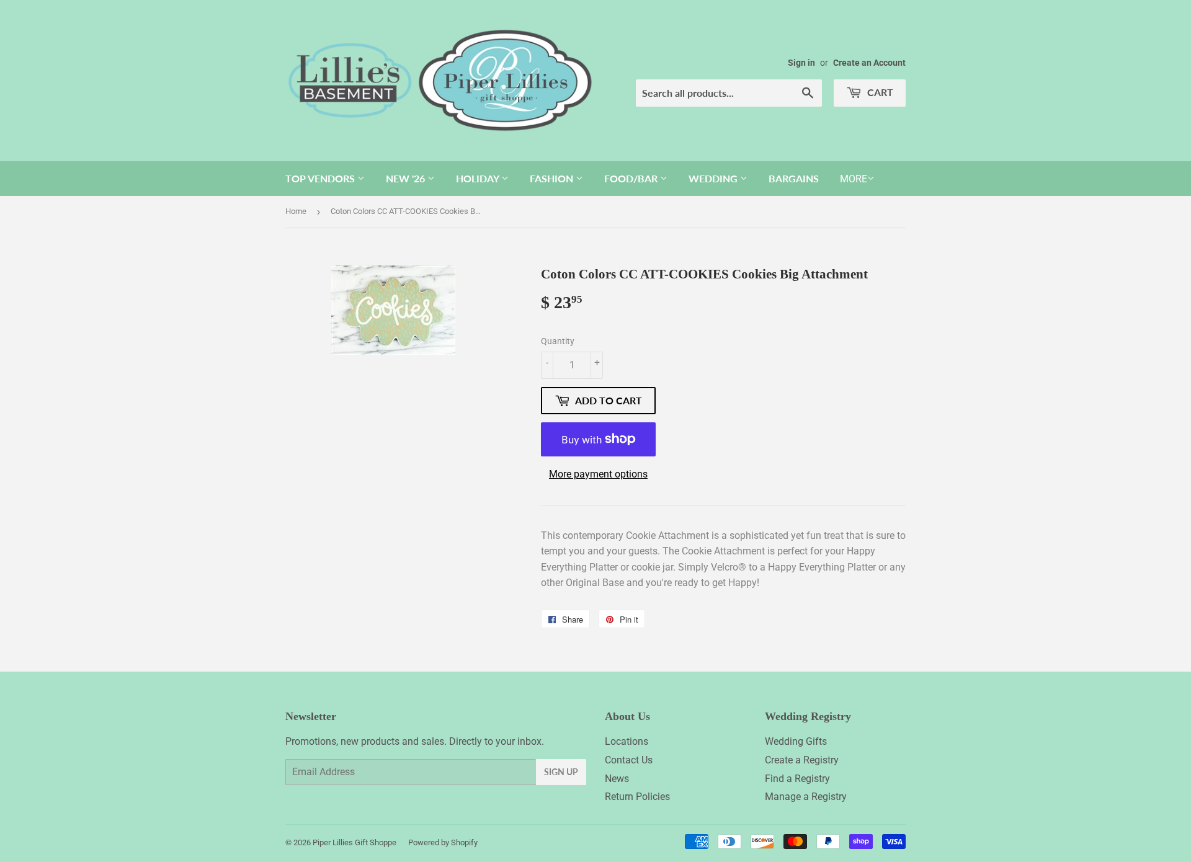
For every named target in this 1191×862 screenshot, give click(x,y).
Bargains (794, 178)
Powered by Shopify (443, 842)
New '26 (406, 178)
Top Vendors (321, 178)
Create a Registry (802, 760)
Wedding (714, 178)
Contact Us (629, 760)
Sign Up (561, 771)
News (617, 778)
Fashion (553, 178)
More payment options (598, 474)
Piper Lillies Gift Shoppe (354, 842)
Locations (626, 741)
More (853, 179)
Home (295, 211)
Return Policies (637, 796)
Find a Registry (797, 778)
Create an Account (869, 63)
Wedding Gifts (796, 741)
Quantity (557, 341)
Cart (879, 92)
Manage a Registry (806, 796)
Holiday (478, 178)
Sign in (801, 63)
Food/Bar (632, 178)
